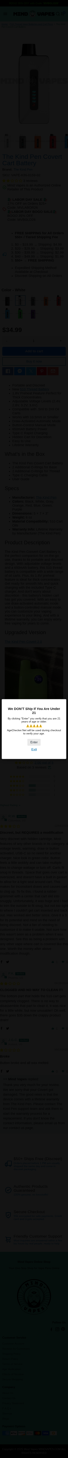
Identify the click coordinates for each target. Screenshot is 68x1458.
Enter (34, 742)
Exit (34, 749)
